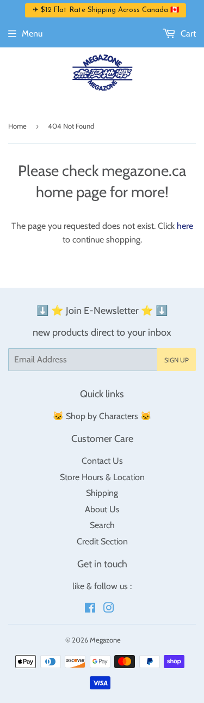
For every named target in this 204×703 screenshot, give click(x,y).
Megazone (105, 639)
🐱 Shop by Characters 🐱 (102, 416)
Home (17, 126)
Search (102, 525)
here (185, 226)
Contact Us (102, 461)
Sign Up (176, 360)
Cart (187, 33)
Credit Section (102, 541)
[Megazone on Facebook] (90, 609)
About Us (102, 509)
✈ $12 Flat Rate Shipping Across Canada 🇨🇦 (106, 10)
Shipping (102, 493)
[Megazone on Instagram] (108, 609)
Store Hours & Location (102, 477)
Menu (32, 33)
